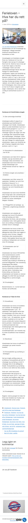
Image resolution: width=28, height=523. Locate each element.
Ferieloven (7, 412)
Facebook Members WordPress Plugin (12, 493)
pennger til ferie (19, 424)
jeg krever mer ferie (15, 422)
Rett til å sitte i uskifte (10, 433)
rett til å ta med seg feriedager (11, 410)
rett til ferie (5, 426)
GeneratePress (14, 520)
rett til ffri (12, 426)
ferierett (22, 408)
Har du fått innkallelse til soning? (14, 431)
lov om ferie (10, 424)
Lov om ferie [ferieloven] (9, 46)
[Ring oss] (24, 520)
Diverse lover (15, 408)
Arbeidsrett (7, 408)
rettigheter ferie (20, 426)
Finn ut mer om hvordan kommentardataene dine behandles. (12, 457)
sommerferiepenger (8, 428)
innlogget (12, 448)
